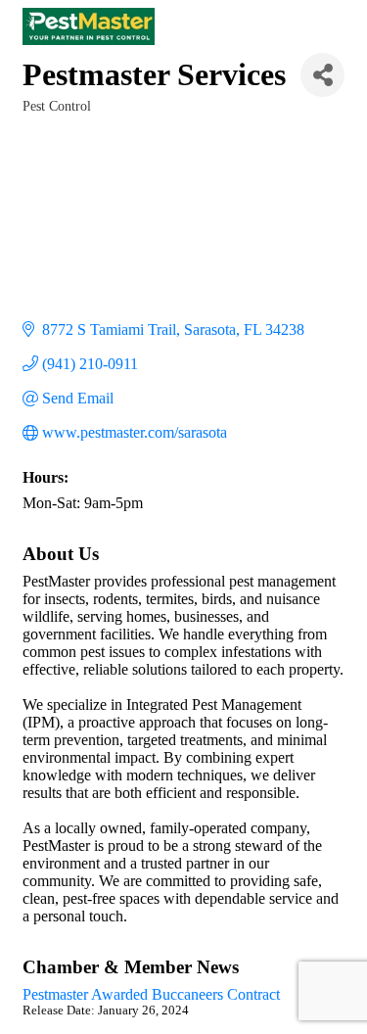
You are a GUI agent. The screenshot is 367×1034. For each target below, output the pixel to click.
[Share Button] (322, 75)
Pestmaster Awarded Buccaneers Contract (151, 994)
